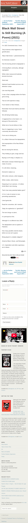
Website (5, 313)
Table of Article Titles (6, 447)
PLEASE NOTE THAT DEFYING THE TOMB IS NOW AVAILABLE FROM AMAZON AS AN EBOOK (13, 413)
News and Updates (5, 451)
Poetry (5, 42)
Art (2, 449)
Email (5, 309)
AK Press (19, 388)
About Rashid (4, 444)
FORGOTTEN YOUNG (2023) (8, 481)
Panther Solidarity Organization (8, 454)
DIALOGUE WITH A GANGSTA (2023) (10, 479)
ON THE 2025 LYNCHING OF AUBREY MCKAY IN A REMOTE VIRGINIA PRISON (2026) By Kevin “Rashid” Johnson (13, 491)
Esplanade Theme (11, 518)
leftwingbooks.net (12, 388)
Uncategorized (15, 15)
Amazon (3, 390)
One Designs (20, 518)
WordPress (4, 521)
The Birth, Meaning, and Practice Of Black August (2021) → (20, 22)
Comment (5, 290)
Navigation (14, 7)
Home (9, 15)
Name (5, 304)
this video (24, 502)
